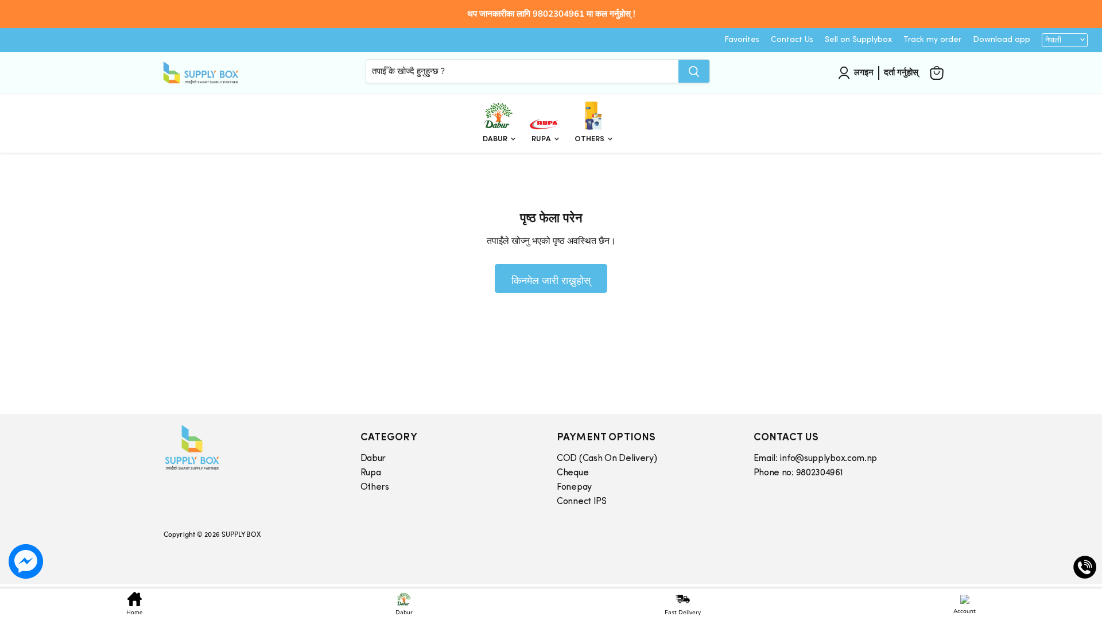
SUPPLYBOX (241, 534)
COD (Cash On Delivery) (607, 458)
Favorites (741, 40)
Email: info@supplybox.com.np (816, 458)
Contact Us (792, 40)
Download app (1001, 40)
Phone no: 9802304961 (798, 473)
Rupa (542, 139)
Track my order (932, 40)
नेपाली (1053, 40)
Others (590, 139)
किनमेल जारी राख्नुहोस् (551, 280)
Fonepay (574, 487)
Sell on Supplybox (858, 40)
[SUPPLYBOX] (250, 447)
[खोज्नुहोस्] (693, 71)
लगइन (864, 72)
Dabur (496, 139)
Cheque (572, 473)
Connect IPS (582, 501)
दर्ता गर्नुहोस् (901, 72)
